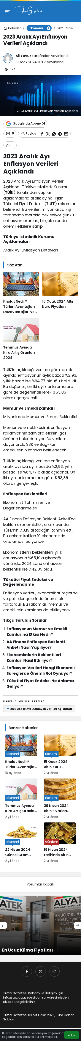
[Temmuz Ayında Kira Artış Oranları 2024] (21, 339)
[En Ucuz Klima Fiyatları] (40, 925)
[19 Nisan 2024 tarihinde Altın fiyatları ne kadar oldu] (60, 842)
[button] (48, 28)
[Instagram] (54, 971)
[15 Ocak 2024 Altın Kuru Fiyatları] (60, 293)
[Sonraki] (77, 925)
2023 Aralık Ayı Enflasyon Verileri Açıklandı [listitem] (39, 709)
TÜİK (9, 192)
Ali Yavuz (23, 55)
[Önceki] (3, 925)
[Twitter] (40, 971)
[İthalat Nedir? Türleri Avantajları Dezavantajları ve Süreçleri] (21, 293)
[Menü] (7, 10)
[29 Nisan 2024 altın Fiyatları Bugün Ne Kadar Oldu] (60, 798)
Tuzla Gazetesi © (17, 1015)
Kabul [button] (71, 1035)
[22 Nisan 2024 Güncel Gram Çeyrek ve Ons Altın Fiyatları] (21, 842)
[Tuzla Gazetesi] (28, 10)
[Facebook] (27, 971)
